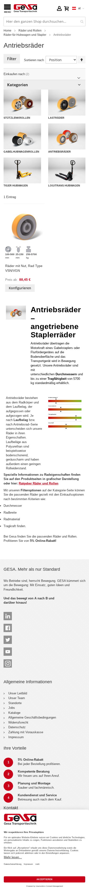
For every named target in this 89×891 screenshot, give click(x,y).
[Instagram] (8, 661)
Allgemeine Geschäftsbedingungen (32, 717)
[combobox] (44, 21)
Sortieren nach (34, 60)
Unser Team (16, 698)
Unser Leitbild (17, 693)
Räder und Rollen (30, 30)
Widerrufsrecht (18, 722)
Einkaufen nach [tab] (14, 74)
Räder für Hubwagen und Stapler (25, 34)
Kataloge (14, 713)
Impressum (16, 737)
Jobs (11, 708)
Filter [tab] (11, 58)
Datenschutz (17, 727)
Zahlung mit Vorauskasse (25, 732)
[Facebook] (8, 626)
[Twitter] (8, 637)
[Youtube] (8, 649)
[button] (59, 8)
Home (7, 30)
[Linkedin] (8, 614)
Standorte (15, 703)
